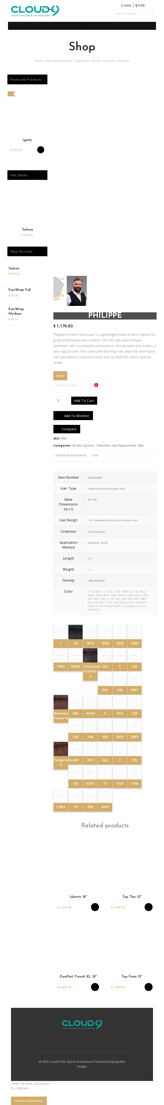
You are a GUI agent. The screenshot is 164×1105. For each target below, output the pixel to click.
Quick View (97, 891)
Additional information (70, 455)
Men (141, 445)
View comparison (29, 1101)
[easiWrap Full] (38, 293)
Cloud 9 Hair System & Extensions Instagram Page (86, 1043)
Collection (82, 61)
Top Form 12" (132, 977)
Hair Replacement (59, 61)
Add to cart (84, 400)
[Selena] (27, 207)
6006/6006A (95, 477)
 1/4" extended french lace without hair (113, 520)
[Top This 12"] (132, 867)
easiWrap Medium (16, 312)
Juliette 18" (78, 897)
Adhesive (93, 542)
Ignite (27, 140)
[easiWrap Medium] (38, 314)
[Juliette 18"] (78, 867)
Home (39, 61)
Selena (27, 230)
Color (95, 455)
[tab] (70, 455)
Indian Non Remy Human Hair (106, 488)
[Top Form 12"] (132, 947)
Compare (97, 883)
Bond (104, 542)
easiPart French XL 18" (78, 977)
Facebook (76, 1043)
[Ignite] (27, 114)
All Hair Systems (103, 61)
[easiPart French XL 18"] (78, 947)
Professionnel (97, 531)
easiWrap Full (19, 290)
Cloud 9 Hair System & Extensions (72, 1062)
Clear (75, 380)
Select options (97, 867)
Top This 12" (131, 897)
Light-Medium (96, 580)
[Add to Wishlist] (97, 875)
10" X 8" (92, 499)
